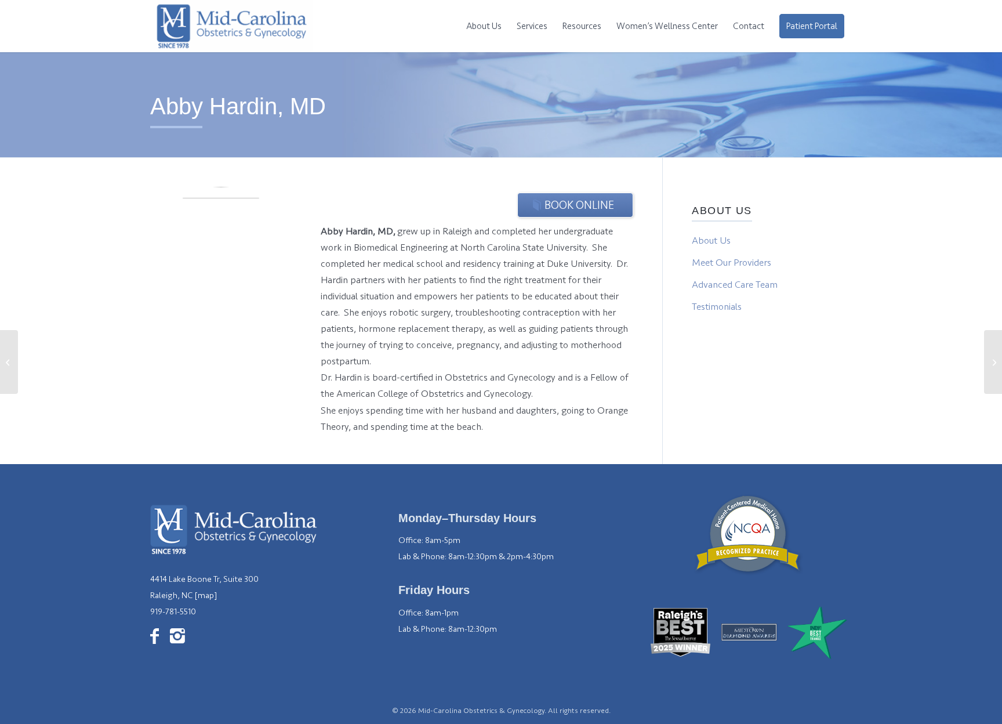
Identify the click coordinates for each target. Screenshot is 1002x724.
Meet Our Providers (731, 262)
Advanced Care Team (735, 284)
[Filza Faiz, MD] (9, 362)
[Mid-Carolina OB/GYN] (231, 26)
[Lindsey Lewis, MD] (993, 362)
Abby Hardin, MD (238, 106)
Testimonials (717, 307)
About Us (711, 240)
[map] (205, 595)
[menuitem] (484, 26)
